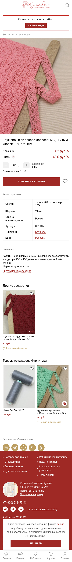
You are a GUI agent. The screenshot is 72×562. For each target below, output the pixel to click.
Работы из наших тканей (53, 457)
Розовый (40, 237)
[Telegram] (14, 447)
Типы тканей (46, 475)
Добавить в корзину (31, 181)
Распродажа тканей (16, 457)
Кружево (40, 232)
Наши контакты (48, 461)
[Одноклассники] (41, 447)
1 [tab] (35, 130)
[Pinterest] (32, 447)
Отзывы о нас (12, 461)
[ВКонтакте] (6, 447)
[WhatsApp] (23, 447)
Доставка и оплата (16, 471)
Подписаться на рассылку (42, 509)
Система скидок (14, 466)
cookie (60, 524)
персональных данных (37, 528)
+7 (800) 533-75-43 (15, 502)
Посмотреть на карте (32, 490)
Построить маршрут (31, 494)
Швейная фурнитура (19, 34)
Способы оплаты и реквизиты (49, 468)
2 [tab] (37, 130)
